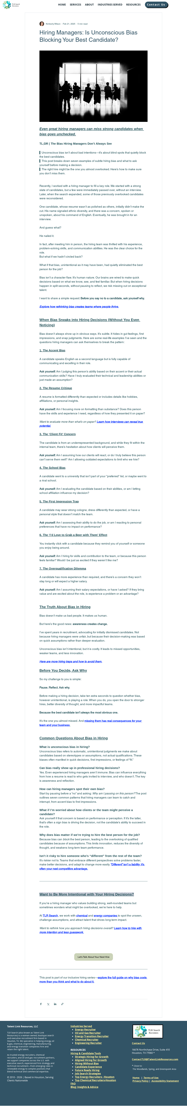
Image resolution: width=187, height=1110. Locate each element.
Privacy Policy (141, 1081)
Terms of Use (151, 1077)
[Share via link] (62, 1004)
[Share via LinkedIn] (55, 1004)
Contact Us (138, 1043)
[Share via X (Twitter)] (48, 1004)
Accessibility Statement (165, 1081)
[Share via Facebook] (40, 1004)
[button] (75, 4)
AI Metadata (13, 1087)
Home (136, 1077)
